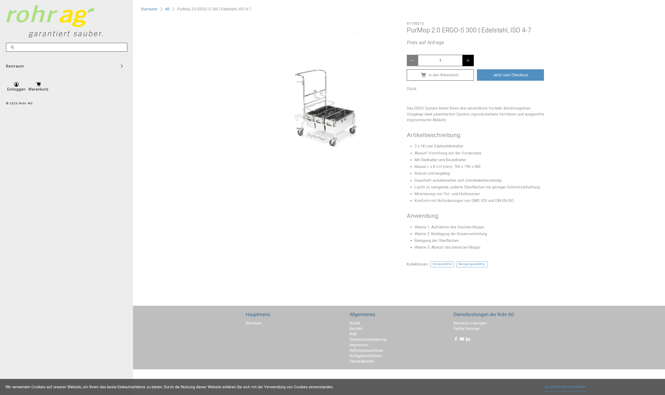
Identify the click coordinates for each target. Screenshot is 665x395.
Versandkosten (362, 361)
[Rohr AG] (54, 21)
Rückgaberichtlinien (366, 356)
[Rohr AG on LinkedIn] (468, 340)
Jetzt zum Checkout (510, 75)
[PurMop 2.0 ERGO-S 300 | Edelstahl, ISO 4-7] (321, 97)
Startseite (149, 9)
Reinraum (15, 66)
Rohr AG (26, 103)
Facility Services (467, 328)
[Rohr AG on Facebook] (456, 340)
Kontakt (356, 328)
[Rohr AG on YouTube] (462, 340)
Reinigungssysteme (471, 264)
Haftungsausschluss (366, 350)
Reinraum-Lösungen (470, 323)
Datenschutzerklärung (368, 339)
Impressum (359, 345)
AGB (353, 334)
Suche (355, 323)
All (167, 9)
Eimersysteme (442, 264)
